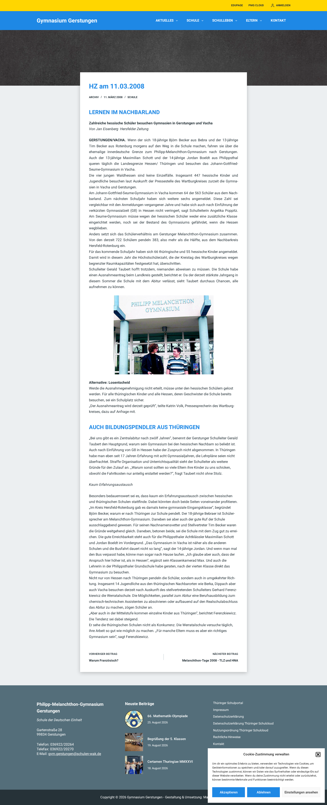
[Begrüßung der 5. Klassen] (134, 742)
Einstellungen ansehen (301, 792)
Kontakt (278, 20)
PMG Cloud (256, 5)
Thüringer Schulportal (228, 703)
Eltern (252, 20)
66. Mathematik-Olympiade (167, 716)
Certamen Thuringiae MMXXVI (170, 762)
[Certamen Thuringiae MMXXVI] (134, 765)
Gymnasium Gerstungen (67, 20)
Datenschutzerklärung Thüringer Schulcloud (243, 723)
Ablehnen (263, 792)
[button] (318, 754)
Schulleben (222, 20)
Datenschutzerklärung (228, 716)
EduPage (237, 5)
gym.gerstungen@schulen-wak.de (74, 754)
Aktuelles (165, 20)
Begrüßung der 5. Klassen (166, 739)
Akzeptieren (229, 792)
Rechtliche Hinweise (226, 737)
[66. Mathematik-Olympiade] (134, 719)
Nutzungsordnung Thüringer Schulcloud (240, 730)
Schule (193, 20)
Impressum (221, 710)
